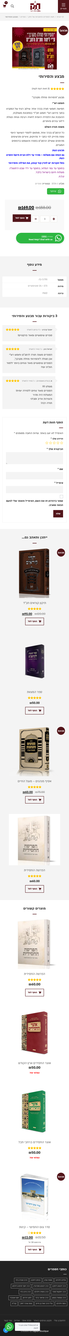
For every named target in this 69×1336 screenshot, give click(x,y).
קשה (44, 293)
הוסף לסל (20, 217)
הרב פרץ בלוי (25, 1292)
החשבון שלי (59, 1320)
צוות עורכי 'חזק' (26, 1303)
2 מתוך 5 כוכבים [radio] (57, 442)
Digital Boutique (40, 1331)
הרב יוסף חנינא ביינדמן (21, 1286)
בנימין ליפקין (35, 1280)
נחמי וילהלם (61, 1303)
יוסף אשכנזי (14, 1298)
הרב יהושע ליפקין (59, 1286)
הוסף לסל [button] (32, 621)
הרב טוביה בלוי (21, 1280)
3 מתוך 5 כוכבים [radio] (54, 442)
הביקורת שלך (55, 449)
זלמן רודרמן (27, 1298)
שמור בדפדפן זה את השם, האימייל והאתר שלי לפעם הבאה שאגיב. (34, 503)
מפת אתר (26, 1320)
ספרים (23, 17)
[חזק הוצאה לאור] (32, 6)
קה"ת (14, 1303)
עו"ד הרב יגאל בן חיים (44, 1303)
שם (60, 469)
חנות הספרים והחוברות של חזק (41, 17)
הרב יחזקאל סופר (59, 1292)
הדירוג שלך (57, 438)
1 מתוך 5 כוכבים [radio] (61, 442)
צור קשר (8, 1320)
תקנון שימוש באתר (43, 1320)
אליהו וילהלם (61, 1280)
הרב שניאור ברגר (41, 1298)
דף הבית (60, 17)
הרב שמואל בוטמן (59, 1298)
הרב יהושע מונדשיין (41, 1286)
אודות (17, 1320)
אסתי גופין (48, 1280)
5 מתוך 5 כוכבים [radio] (46, 442)
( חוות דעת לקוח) (41, 88)
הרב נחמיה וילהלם (41, 1292)
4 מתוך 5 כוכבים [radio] (50, 442)
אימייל (58, 483)
